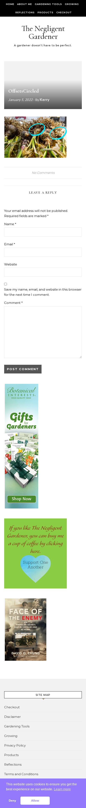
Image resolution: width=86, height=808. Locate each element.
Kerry (44, 99)
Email (9, 244)
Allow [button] (35, 800)
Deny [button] (12, 800)
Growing (72, 4)
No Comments (43, 173)
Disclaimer (12, 717)
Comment (13, 303)
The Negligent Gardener (43, 32)
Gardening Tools (48, 4)
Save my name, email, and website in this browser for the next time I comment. (42, 292)
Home (10, 4)
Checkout (64, 12)
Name (10, 224)
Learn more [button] (62, 789)
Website (10, 264)
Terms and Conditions (21, 774)
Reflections (25, 12)
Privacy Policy (15, 745)
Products (45, 12)
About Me (24, 4)
